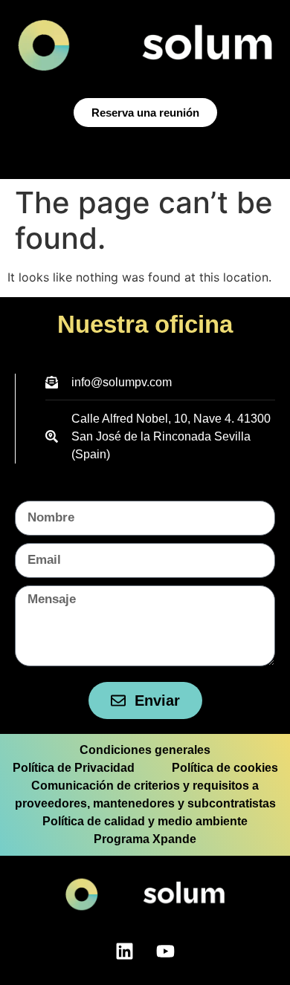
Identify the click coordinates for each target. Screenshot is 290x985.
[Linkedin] (125, 951)
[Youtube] (165, 951)
